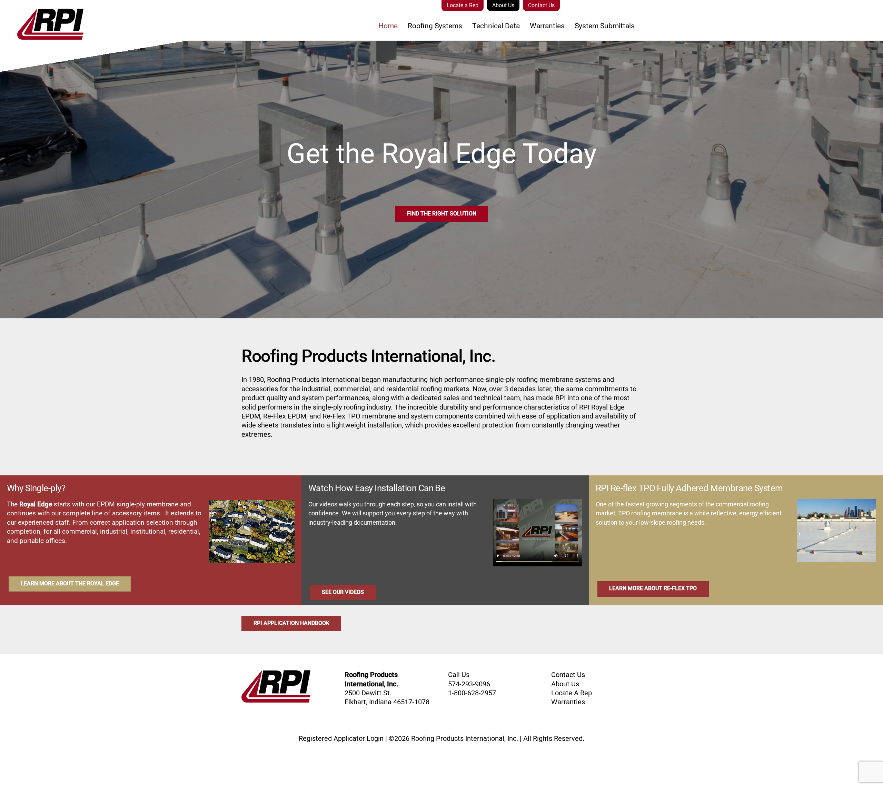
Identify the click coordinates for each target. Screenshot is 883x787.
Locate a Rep (462, 5)
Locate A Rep (571, 693)
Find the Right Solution (441, 213)
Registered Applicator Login (341, 738)
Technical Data (496, 26)
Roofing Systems (435, 26)
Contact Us (541, 5)
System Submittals (605, 26)
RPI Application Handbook (291, 623)
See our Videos (343, 592)
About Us (503, 5)
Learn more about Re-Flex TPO (653, 588)
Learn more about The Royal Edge (70, 583)
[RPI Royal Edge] (41, 35)
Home (388, 26)
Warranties (547, 26)
